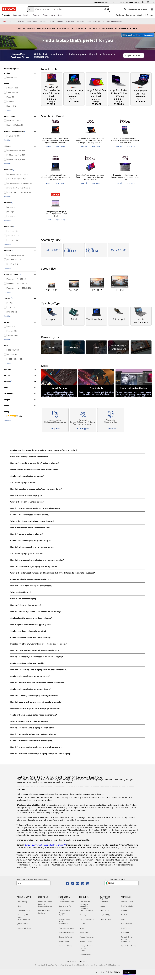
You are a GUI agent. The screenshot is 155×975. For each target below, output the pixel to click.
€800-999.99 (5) (5, 354)
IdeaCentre (125, 933)
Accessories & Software (66, 933)
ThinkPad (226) (5, 88)
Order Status (105, 910)
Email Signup (84, 915)
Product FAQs (105, 915)
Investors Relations (24, 910)
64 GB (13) (5, 207)
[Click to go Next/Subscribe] (47, 883)
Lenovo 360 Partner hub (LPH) (45, 903)
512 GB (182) (5, 312)
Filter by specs (11, 68)
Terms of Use (59, 965)
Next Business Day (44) (5, 150)
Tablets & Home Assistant (64, 920)
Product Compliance (86, 937)
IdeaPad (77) (5, 101)
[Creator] (154, 15)
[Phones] (64, 21)
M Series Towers (126, 924)
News (19, 906)
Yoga (122, 919)
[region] (77, 56)
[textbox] (121, 883)
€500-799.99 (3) (5, 350)
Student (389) (5, 335)
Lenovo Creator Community (85, 903)
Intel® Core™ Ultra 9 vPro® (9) (5, 188)
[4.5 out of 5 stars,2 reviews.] (141, 96)
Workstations (63, 924)
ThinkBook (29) (5, 92)
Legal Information (24, 919)
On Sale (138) (5, 77)
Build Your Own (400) (5, 120)
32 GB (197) (5, 216)
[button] (143, 2)
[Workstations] (38, 21)
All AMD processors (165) (5, 179)
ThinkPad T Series (127, 902)
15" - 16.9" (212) (5, 240)
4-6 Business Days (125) (5, 159)
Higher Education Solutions (44, 911)
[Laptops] (15, 21)
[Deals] (7, 21)
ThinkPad (124, 910)
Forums (82, 924)
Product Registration (87, 919)
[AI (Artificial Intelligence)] (122, 21)
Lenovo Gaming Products (64, 911)
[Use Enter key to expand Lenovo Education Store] (138, 2)
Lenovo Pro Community (84, 907)
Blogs (82, 928)
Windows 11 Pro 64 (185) (5, 279)
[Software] (85, 21)
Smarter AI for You (65, 906)
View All (49, 146)
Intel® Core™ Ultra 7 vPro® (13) (5, 192)
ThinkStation (125, 941)
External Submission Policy (80, 965)
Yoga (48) (5, 97)
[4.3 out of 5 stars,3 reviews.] (74, 96)
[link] (153, 2)
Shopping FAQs (106, 919)
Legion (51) (5, 106)
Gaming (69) (5, 331)
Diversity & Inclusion (24, 928)
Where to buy (84, 933)
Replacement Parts (65, 946)
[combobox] (30, 9)
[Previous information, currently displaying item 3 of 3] (6, 28)
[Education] (135, 15)
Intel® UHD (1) (5, 264)
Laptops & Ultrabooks (66, 902)
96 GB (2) (5, 212)
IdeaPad (124, 915)
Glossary (83, 950)
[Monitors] (47, 21)
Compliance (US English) (23, 916)
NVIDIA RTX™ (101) (5, 259)
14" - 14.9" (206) (5, 236)
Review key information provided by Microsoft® (45, 845)
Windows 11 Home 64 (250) (5, 283)
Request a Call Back (133, 55)
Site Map (68, 965)
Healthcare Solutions (45, 906)
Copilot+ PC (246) (5, 136)
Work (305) (5, 326)
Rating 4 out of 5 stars (5, 416)
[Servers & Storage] (101, 21)
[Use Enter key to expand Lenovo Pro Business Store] (115, 2)
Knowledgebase (85, 955)
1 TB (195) (5, 307)
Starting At (52, 103)
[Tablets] (55, 21)
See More (7, 110)
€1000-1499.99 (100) (5, 359)
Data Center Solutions (66, 928)
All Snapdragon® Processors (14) (5, 183)
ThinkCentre (125, 928)
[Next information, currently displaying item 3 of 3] (148, 28)
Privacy (37, 965)
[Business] (124, 15)
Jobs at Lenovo (23, 924)
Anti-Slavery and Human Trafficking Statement (105, 965)
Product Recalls (64, 941)
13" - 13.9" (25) (5, 231)
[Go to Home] (9, 9)
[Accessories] (75, 21)
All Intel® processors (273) (5, 174)
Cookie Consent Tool (47, 965)
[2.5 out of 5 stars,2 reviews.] (96, 99)
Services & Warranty (66, 937)
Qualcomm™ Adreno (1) (5, 255)
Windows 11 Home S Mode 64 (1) (5, 288)
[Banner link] (77, 28)
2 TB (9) (5, 303)
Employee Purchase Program (86, 947)
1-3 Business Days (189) (5, 155)
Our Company (22, 902)
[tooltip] (25, 132)
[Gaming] (144, 15)
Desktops (62, 915)
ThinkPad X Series (127, 906)
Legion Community (86, 910)
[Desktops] (25, 21)
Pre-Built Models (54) (5, 125)
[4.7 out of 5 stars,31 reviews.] (52, 99)
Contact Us (104, 902)
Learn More (60, 146)
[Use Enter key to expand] (148, 9)
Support (103, 906)
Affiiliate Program (86, 941)
